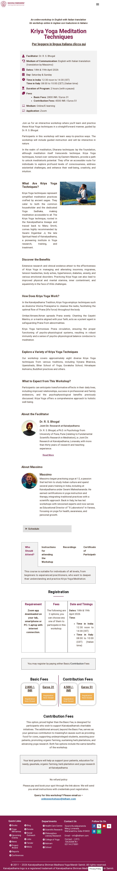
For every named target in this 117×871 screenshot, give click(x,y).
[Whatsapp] (99, 831)
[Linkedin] (94, 831)
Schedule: (34, 528)
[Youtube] (104, 826)
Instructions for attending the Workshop (49, 554)
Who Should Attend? (29, 551)
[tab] (47, 528)
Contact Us (70, 821)
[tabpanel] (58, 575)
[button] (97, 4)
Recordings (69, 547)
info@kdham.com (80, 835)
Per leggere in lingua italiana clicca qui (59, 44)
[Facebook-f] (94, 826)
